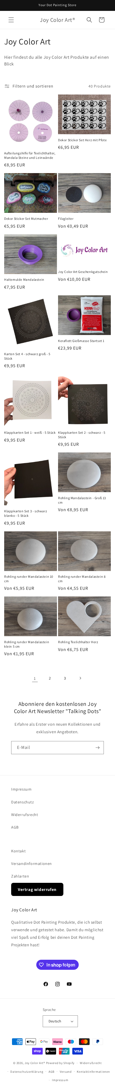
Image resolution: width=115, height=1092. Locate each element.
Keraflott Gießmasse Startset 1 (81, 341)
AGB (15, 827)
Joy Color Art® (35, 1063)
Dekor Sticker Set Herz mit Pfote (82, 140)
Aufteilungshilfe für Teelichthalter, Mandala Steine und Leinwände (30, 155)
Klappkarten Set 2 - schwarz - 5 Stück (82, 434)
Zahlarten (20, 876)
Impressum (21, 789)
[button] (11, 20)
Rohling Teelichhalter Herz (78, 642)
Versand (66, 1072)
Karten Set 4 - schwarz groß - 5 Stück (27, 356)
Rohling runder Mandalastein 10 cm (28, 578)
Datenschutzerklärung (26, 1072)
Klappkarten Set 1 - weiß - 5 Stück (30, 432)
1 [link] (35, 678)
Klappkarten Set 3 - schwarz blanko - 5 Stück (25, 513)
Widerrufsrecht (24, 814)
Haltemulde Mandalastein (24, 279)
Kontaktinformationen (93, 1072)
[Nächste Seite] (80, 678)
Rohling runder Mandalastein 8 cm (82, 578)
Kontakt (18, 850)
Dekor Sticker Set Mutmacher (26, 218)
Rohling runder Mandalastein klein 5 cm (26, 644)
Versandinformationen (31, 863)
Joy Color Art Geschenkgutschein (83, 272)
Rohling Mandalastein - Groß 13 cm (82, 500)
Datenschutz (22, 802)
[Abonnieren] (97, 747)
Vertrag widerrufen (37, 889)
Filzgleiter (66, 218)
